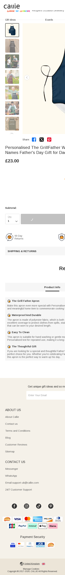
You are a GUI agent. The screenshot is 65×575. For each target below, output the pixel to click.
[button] (26, 77)
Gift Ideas (10, 19)
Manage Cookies (31, 569)
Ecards (49, 19)
